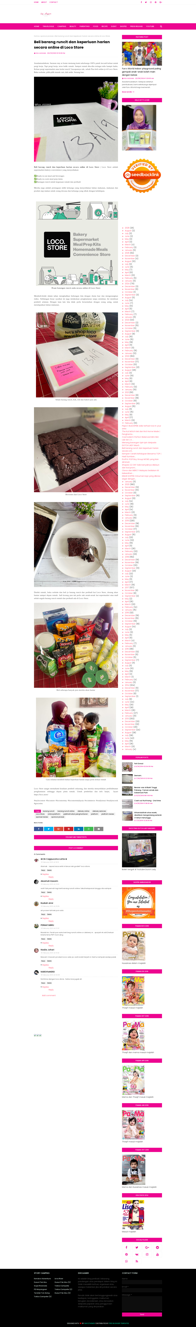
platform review (107, 814)
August (128, 230)
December (130, 255)
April (127, 241)
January (128, 250)
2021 (127, 392)
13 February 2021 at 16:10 (50, 862)
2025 (127, 253)
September (130, 294)
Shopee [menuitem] (123, 26)
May (127, 239)
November (130, 258)
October (129, 292)
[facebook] (141, 2)
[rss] (136, 1261)
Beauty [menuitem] (73, 26)
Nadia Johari (47, 949)
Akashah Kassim (49, 881)
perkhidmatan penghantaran (75, 814)
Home (36, 2)
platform (94, 814)
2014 (127, 685)
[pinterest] (155, 2)
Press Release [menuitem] (136, 26)
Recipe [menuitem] (105, 26)
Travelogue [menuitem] (48, 26)
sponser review (42, 817)
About (44, 2)
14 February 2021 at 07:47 (50, 928)
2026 (127, 228)
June (127, 236)
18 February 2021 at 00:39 (50, 975)
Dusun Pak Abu (40, 1282)
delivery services (99, 811)
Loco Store (40, 814)
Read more (127, 92)
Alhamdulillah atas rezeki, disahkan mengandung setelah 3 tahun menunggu (148, 815)
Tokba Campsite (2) (63, 1289)
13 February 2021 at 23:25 (50, 906)
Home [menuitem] (36, 26)
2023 (127, 320)
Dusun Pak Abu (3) (63, 1293)
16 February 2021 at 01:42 (50, 953)
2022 (127, 356)
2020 (127, 484)
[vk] (136, 1254)
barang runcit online (66, 811)
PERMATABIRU (47, 925)
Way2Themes (89, 1323)
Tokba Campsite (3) (42, 1296)
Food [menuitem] (95, 26)
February (129, 247)
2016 (127, 612)
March (128, 244)
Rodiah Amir (47, 903)
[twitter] (146, 2)
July (127, 233)
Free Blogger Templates (119, 1323)
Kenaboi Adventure (42, 1278)
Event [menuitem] (114, 26)
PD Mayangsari (40, 1289)
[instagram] (151, 2)
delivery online (83, 811)
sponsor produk (46, 36)
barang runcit (48, 811)
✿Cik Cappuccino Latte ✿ (54, 859)
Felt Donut (138, 763)
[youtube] (157, 1254)
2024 (127, 283)
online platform (54, 814)
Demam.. (138, 775)
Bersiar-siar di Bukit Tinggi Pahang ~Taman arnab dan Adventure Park (146, 790)
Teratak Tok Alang (42, 1293)
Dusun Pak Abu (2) (63, 1282)
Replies (45, 874)
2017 (127, 587)
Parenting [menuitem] (85, 26)
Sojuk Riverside (40, 1286)
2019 (127, 520)
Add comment (49, 995)
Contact (53, 2)
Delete (49, 870)
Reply (43, 870)
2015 (127, 649)
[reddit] (157, 1247)
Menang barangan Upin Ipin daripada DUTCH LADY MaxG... (139, 444)
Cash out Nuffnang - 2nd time (147, 800)
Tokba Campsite (62, 1286)
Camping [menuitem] (61, 26)
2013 (127, 718)
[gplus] (160, 2)
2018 (127, 557)
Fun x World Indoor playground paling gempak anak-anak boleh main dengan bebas (141, 71)
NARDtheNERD (48, 971)
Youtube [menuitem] (150, 26)
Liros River (59, 1278)
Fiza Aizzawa (41, 53)
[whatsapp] (126, 1261)
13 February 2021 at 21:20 (50, 884)
